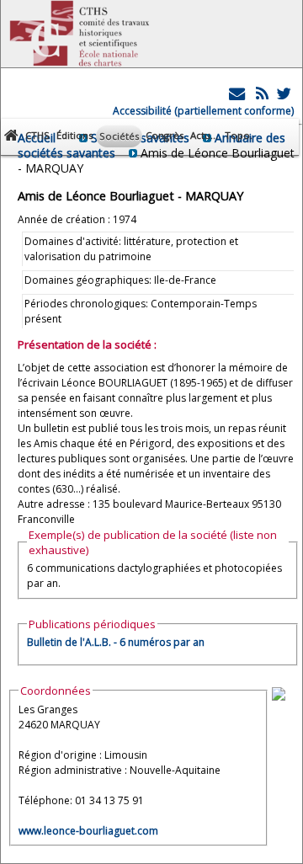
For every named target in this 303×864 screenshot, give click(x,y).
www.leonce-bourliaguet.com (88, 831)
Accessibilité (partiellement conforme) (203, 111)
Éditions (74, 135)
